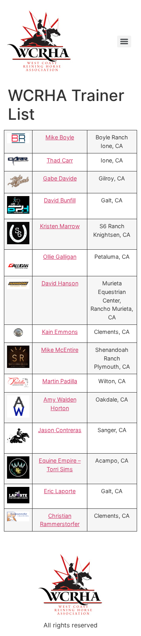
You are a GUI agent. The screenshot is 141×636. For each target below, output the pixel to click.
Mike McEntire (59, 349)
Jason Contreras (59, 430)
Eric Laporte (60, 491)
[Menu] (124, 41)
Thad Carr (60, 160)
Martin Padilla (59, 381)
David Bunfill (60, 200)
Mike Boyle (59, 137)
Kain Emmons (60, 331)
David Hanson (60, 283)
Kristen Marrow (60, 226)
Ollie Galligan (59, 256)
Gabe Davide (60, 178)
